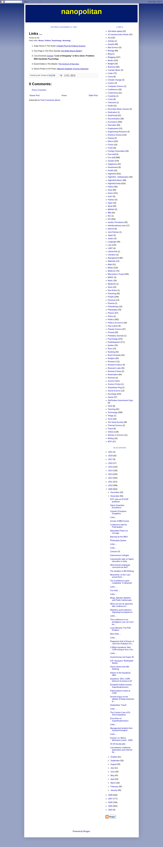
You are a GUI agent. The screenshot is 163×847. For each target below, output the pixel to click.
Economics (112, 122)
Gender (111, 161)
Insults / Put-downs (116, 222)
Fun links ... (115, 590)
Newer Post (34, 95)
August (113, 764)
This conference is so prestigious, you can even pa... (122, 622)
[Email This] (65, 75)
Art (109, 38)
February (114, 787)
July (112, 768)
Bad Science (113, 47)
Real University (114, 355)
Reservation (113, 375)
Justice (111, 239)
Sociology (66, 40)
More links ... (115, 634)
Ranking (111, 352)
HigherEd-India (114, 183)
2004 (110, 810)
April (112, 779)
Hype (110, 203)
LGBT (110, 248)
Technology (113, 412)
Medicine (112, 271)
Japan (110, 235)
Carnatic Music (114, 70)
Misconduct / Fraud (116, 274)
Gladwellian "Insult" (118, 705)
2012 (110, 478)
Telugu (110, 416)
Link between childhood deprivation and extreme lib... (121, 750)
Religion (111, 358)
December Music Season (118, 109)
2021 (110, 452)
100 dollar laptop (115, 31)
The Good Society (115, 422)
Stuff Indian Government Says (120, 400)
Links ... (113, 517)
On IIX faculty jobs (117, 744)
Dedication (112, 112)
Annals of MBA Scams (119, 521)
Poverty (111, 332)
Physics (111, 313)
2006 (110, 802)
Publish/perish (114, 342)
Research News (114, 371)
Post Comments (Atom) (50, 100)
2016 (110, 463)
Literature (112, 255)
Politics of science (115, 323)
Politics (48, 40)
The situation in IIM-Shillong (122, 571)
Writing (111, 438)
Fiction (110, 145)
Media (110, 268)
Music (110, 281)
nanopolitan (81, 11)
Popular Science (115, 329)
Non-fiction (112, 290)
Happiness (112, 164)
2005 (110, 806)
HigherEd (112, 174)
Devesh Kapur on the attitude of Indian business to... (122, 699)
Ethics (110, 141)
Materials (112, 261)
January (114, 790)
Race (110, 349)
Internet (111, 229)
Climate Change (115, 80)
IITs (109, 219)
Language (112, 242)
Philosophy (112, 310)
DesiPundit (112, 115)
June (112, 772)
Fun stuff (111, 158)
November (115, 496)
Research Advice (115, 365)
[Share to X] (70, 75)
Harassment (113, 167)
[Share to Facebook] (72, 75)
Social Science (114, 391)
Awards (111, 44)
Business (112, 67)
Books (41, 40)
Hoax (110, 190)
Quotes (111, 345)
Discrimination (114, 119)
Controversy (113, 93)
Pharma (111, 303)
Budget (111, 64)
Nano (110, 287)
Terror (110, 419)
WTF (110, 442)
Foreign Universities (116, 151)
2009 (110, 489)
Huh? (110, 196)
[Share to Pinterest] (74, 75)
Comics (111, 83)
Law (109, 245)
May (112, 775)
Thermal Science (115, 425)
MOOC (111, 277)
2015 (110, 467)
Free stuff (112, 154)
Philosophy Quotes (118, 540)
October (114, 757)
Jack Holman (113, 232)
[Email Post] (61, 75)
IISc (109, 216)
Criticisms (112, 102)
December (115, 492)
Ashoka (111, 41)
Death (110, 106)
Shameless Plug (115, 388)
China (110, 77)
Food (110, 148)
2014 (110, 471)
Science (111, 381)
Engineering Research (117, 132)
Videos (111, 432)
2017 (110, 459)
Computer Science (116, 86)
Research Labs (114, 368)
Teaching (112, 409)
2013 (110, 474)
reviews (50, 56)
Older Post (93, 95)
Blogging (111, 57)
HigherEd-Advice (115, 180)
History (111, 187)
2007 (110, 799)
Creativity (112, 96)
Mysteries (112, 284)
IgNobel (111, 209)
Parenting (112, 294)
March (113, 783)
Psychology (56, 40)
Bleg (110, 54)
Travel (110, 429)
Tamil (110, 406)
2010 (110, 485)
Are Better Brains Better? (71, 51)
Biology (111, 51)
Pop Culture (113, 326)
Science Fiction (114, 384)
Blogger (86, 831)
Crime (110, 99)
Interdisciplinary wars (117, 226)
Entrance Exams (115, 135)
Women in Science (116, 435)
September (115, 761)
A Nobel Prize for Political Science (70, 46)
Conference (113, 89)
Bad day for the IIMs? (119, 537)
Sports (110, 397)
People (111, 297)
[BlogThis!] (67, 75)
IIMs (109, 213)
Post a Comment (39, 90)
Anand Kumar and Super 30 (122, 657)
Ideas (110, 206)
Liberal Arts (112, 251)
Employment (113, 128)
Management (113, 258)
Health (110, 170)
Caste (110, 73)
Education (112, 125)
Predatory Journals (116, 336)
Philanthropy (113, 307)
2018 (110, 456)
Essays (111, 138)
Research (112, 362)
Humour (111, 200)
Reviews (111, 378)
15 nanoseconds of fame (118, 34)
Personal (111, 300)
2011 (110, 482)
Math (110, 264)
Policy (110, 316)
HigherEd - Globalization (118, 177)
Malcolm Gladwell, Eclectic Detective (72, 69)
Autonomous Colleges (119, 555)
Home (64, 95)
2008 (110, 795)
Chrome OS (115, 552)
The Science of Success (68, 64)
